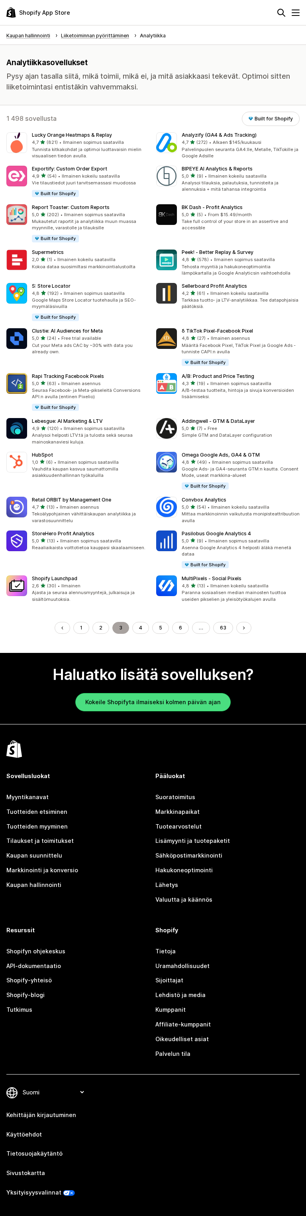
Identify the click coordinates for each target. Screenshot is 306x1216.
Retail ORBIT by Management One (71, 500)
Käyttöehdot (24, 1134)
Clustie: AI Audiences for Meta (67, 331)
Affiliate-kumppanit (183, 1024)
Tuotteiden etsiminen (36, 811)
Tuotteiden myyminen (37, 826)
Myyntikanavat (27, 797)
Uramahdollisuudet (182, 965)
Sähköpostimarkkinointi (188, 855)
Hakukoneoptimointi (184, 870)
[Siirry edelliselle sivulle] (62, 628)
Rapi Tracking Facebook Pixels (68, 376)
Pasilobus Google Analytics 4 (216, 533)
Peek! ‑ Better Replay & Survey (217, 252)
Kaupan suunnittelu (34, 855)
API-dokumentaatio (33, 965)
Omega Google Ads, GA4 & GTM (221, 455)
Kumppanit (170, 1009)
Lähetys (166, 884)
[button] (78, 145)
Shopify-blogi (25, 994)
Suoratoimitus (175, 797)
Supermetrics (48, 252)
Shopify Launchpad (54, 578)
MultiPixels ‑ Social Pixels (211, 578)
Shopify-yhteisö (29, 980)
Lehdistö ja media (180, 994)
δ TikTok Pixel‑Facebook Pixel (217, 331)
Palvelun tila (172, 1053)
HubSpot (42, 455)
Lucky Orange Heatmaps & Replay (72, 135)
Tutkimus (19, 1009)
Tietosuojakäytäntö (34, 1153)
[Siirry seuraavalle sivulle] (243, 628)
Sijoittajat (169, 980)
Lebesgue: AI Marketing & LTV (67, 421)
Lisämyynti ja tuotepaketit (192, 840)
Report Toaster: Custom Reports (71, 207)
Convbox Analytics (204, 500)
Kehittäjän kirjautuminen (41, 1114)
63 (223, 628)
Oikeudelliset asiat (182, 1039)
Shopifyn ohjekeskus (35, 951)
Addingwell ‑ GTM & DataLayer (218, 421)
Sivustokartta (25, 1173)
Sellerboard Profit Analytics (214, 286)
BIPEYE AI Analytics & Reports (217, 169)
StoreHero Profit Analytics (63, 533)
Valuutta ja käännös (183, 899)
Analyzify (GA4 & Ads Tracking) (219, 135)
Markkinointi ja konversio (42, 870)
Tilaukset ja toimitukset (40, 840)
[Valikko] (296, 13)
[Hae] (281, 13)
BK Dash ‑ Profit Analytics (212, 207)
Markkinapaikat (177, 811)
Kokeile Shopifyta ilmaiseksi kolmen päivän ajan (153, 702)
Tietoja (165, 951)
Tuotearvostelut (178, 826)
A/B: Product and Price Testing (218, 376)
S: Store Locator (51, 286)
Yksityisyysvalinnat (33, 1192)
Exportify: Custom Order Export (69, 169)
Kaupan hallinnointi (33, 884)
